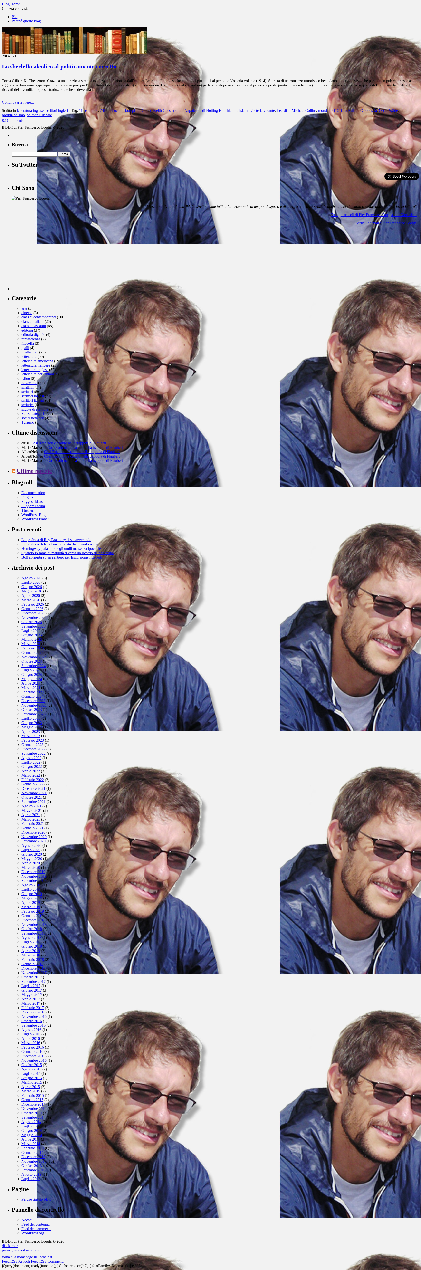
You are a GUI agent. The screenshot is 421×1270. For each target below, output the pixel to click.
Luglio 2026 (30, 582)
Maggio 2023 (31, 727)
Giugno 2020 (31, 854)
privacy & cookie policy (20, 1250)
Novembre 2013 (34, 1161)
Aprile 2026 (30, 595)
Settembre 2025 (33, 626)
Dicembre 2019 (33, 872)
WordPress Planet (34, 519)
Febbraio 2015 (32, 1095)
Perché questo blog (26, 21)
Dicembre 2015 (33, 1056)
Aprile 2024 (30, 683)
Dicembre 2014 (33, 1104)
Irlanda (232, 110)
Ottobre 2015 (31, 1065)
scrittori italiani (32, 400)
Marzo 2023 (30, 736)
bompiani (132, 110)
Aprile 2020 (30, 863)
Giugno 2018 (31, 946)
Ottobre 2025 (31, 622)
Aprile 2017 (30, 999)
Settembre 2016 (33, 1025)
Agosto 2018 (31, 938)
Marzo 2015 (30, 1091)
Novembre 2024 (34, 657)
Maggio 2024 (31, 679)
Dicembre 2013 (33, 1157)
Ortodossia (368, 110)
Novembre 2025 (34, 617)
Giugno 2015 (31, 1078)
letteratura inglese (30, 110)
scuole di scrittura (34, 409)
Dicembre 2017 (33, 968)
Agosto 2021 (31, 806)
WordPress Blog (34, 515)
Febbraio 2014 (32, 1148)
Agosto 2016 (31, 1030)
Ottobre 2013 (31, 1166)
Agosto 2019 (31, 885)
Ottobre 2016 (31, 1021)
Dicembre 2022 (33, 749)
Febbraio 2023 (32, 740)
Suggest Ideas (32, 501)
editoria (27, 330)
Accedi (26, 1220)
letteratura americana (37, 361)
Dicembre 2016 (33, 1012)
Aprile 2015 (30, 1087)
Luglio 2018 (30, 942)
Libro (25, 378)
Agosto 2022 (31, 758)
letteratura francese (35, 365)
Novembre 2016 (34, 1016)
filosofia (27, 343)
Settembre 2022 (33, 753)
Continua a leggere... (18, 102)
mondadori (326, 110)
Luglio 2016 (30, 1034)
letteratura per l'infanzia (39, 374)
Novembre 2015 (34, 1060)
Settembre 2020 (33, 841)
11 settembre (88, 110)
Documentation (33, 493)
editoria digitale (33, 335)
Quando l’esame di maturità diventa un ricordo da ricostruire (67, 553)
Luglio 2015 (30, 1073)
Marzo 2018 (30, 955)
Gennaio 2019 (32, 916)
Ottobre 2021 (31, 797)
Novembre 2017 (34, 973)
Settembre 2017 (33, 981)
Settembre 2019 (33, 880)
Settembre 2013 (33, 1170)
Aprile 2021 (30, 815)
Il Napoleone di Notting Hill (203, 110)
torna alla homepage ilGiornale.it (27, 1257)
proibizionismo (13, 115)
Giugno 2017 (31, 990)
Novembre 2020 (34, 837)
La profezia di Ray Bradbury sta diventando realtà (59, 544)
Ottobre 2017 (31, 977)
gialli (25, 348)
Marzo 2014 (30, 1144)
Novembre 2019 (34, 876)
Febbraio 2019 (32, 911)
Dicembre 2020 (33, 832)
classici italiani (32, 321)
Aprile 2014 (30, 1139)
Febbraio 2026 (32, 604)
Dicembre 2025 (33, 613)
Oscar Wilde (388, 110)
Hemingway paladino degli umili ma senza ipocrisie (61, 548)
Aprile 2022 (30, 771)
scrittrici (27, 405)
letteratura (29, 356)
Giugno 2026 (31, 587)
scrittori (27, 392)
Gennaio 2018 (32, 964)
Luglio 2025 (30, 631)
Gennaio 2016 (32, 1052)
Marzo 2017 (30, 1003)
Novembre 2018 (34, 924)
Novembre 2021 (34, 793)
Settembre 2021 (33, 802)
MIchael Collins (304, 110)
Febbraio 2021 (32, 823)
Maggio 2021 (31, 810)
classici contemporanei (38, 317)
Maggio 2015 (31, 1082)
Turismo (27, 422)
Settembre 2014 (33, 1117)
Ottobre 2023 (31, 709)
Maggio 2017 (31, 995)
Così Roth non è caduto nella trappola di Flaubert (68, 443)
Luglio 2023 (30, 718)
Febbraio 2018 (32, 959)
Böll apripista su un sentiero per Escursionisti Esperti (61, 557)
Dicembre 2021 (33, 788)
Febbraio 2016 (32, 1047)
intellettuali (29, 352)
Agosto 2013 (31, 1174)
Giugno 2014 (31, 1130)
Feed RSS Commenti (47, 1261)
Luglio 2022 (30, 762)
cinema (26, 313)
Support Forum (33, 506)
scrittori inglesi (57, 110)
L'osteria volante (262, 110)
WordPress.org (32, 1233)
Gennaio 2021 (32, 828)
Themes (27, 510)
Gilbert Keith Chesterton (160, 110)
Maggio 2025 (31, 639)
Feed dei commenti (36, 1229)
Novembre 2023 (34, 705)
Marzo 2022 (30, 775)
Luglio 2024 (30, 670)
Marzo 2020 (30, 867)
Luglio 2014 (30, 1126)
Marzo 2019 (30, 907)
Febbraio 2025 (32, 648)
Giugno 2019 (31, 894)
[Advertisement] (48, 259)
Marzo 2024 (30, 688)
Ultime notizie (34, 471)
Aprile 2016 (30, 1038)
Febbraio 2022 (32, 780)
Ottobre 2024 (31, 661)
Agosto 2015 (31, 1069)
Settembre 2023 (33, 714)
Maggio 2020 (31, 859)
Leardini (283, 110)
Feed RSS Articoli (16, 1261)
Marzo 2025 (30, 644)
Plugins (27, 497)
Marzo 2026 (30, 600)
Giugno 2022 (31, 766)
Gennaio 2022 (32, 784)
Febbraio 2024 (32, 692)
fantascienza (30, 339)
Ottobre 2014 (31, 1113)
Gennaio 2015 (32, 1100)
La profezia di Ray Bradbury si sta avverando (56, 540)
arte (24, 308)
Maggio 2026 (31, 591)
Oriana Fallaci (347, 110)
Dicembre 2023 (33, 701)
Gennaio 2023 (32, 745)
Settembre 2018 (33, 933)
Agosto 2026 (31, 578)
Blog (15, 17)
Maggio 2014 (31, 1135)
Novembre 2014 (34, 1109)
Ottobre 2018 (31, 929)
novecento (29, 383)
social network (32, 418)
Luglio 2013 (30, 1179)
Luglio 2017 (30, 986)
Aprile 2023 (30, 731)
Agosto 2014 (31, 1122)
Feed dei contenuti (35, 1224)
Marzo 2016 (30, 1043)
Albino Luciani (111, 110)
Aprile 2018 (30, 951)
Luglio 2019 (30, 889)
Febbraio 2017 (32, 1008)
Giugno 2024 (31, 674)
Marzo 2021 (30, 819)
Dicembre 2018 (33, 920)
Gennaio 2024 (32, 696)
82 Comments (12, 120)
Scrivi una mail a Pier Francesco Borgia (386, 223)
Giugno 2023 (31, 723)
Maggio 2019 (31, 898)
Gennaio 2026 (32, 609)
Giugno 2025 (31, 635)
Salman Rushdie (39, 115)
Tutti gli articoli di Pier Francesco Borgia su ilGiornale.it (374, 215)
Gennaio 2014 (32, 1152)
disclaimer (10, 1246)
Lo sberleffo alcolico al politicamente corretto (59, 66)
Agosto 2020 (31, 845)
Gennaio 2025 (32, 652)
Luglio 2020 (30, 850)
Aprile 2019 (30, 902)
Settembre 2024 (33, 666)
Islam (243, 110)
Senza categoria (33, 413)
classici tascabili (33, 326)
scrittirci (27, 387)
